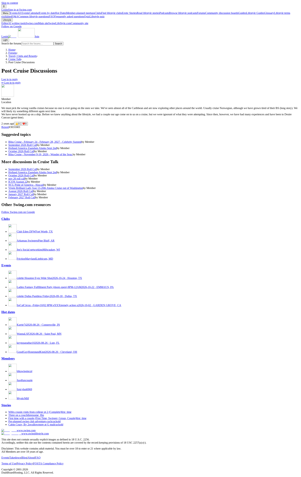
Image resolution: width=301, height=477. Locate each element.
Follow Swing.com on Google (18, 212)
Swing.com (37, 23)
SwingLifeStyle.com (68, 23)
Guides (251, 12)
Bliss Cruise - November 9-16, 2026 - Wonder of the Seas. (40, 154)
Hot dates (8, 312)
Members (8, 358)
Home (11, 49)
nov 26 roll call (16, 178)
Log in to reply (9, 79)
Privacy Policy (25, 463)
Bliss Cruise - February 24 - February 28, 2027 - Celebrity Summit (45, 141)
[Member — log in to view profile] (7, 95)
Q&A (30, 16)
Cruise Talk (14, 59)
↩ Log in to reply (11, 82)
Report (5, 127)
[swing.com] (21, 36)
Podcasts (178, 12)
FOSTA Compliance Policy (48, 463)
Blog (24, 457)
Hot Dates (75, 12)
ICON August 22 (17, 181)
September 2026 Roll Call (22, 145)
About (31, 457)
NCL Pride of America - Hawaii (26, 184)
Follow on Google (11, 26)
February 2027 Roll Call (21, 197)
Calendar (42, 12)
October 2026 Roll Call (21, 151)
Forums (217, 12)
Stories (6, 405)
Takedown (15, 457)
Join (37, 36)
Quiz (94, 16)
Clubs (108, 12)
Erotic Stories (140, 12)
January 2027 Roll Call (21, 194)
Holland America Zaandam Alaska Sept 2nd (32, 148)
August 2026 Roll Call (20, 191)
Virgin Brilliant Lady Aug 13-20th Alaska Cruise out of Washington (45, 188)
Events (19, 12)
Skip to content (9, 2)
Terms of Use (8, 463)
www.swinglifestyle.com (35, 433)
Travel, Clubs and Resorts (22, 56)
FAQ (66, 16)
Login (16, 9)
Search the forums (11, 43)
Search (58, 43)
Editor (13, 23)
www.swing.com (26, 430)
